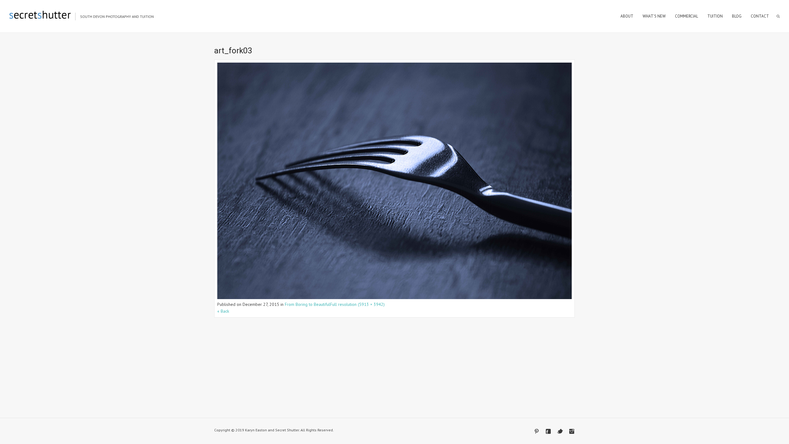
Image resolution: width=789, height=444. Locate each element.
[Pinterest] (536, 431)
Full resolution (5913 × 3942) (357, 304)
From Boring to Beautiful (307, 304)
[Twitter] (560, 431)
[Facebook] (548, 431)
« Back (223, 311)
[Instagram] (572, 431)
